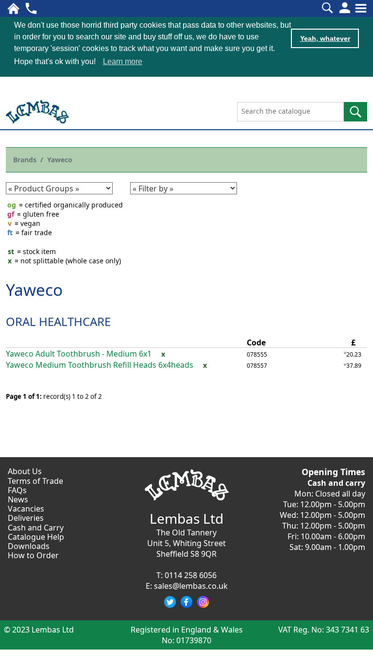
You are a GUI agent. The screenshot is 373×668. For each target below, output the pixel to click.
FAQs (17, 490)
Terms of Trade (35, 481)
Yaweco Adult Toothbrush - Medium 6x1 (79, 354)
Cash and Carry (36, 527)
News (18, 499)
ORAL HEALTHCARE (58, 321)
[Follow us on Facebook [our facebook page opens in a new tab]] (186, 602)
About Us (25, 471)
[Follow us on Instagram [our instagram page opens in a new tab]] (203, 602)
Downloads (29, 546)
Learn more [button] (122, 61)
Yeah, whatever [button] (325, 38)
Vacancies (26, 508)
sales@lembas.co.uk (191, 586)
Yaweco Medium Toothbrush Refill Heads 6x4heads (99, 365)
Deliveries (26, 518)
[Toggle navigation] (361, 8)
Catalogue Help (36, 536)
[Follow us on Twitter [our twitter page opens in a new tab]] (170, 602)
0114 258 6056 (191, 575)
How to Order (33, 555)
